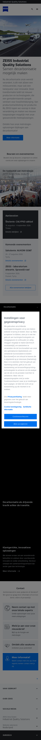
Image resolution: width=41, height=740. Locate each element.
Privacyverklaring (15, 397)
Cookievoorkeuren (20, 416)
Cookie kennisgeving (13, 407)
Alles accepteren (21, 424)
